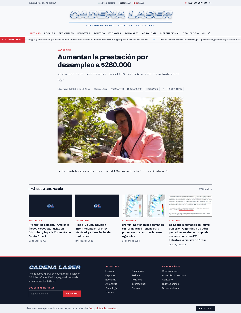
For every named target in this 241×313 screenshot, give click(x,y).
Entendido (205, 308)
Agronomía (149, 33)
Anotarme (72, 294)
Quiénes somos (170, 284)
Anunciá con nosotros (174, 275)
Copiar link (175, 89)
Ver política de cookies (103, 308)
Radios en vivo (170, 271)
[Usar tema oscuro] (210, 3)
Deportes (83, 33)
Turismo (109, 292)
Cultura (136, 288)
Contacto (167, 279)
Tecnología (191, 33)
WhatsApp (135, 89)
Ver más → (205, 189)
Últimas (35, 33)
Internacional (169, 33)
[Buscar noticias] (209, 33)
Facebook (152, 89)
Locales (49, 33)
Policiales (131, 33)
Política (99, 33)
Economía (114, 33)
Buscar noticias (170, 288)
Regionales (66, 33)
